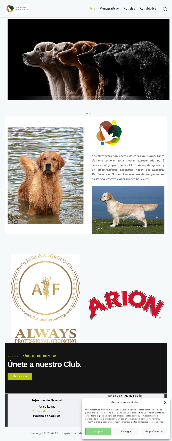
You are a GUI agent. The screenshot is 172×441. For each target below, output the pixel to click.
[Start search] (165, 9)
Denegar (126, 431)
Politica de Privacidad (46, 411)
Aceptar (98, 431)
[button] (165, 402)
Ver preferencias (154, 431)
